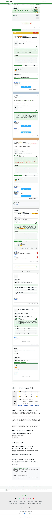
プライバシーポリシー (15, 503)
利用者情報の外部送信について (23, 503)
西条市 (23, 450)
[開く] (37, 40)
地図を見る (16, 124)
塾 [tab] (16, 29)
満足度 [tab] (18, 65)
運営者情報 (40, 501)
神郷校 (15, 121)
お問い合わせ (33, 503)
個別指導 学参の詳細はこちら (33, 261)
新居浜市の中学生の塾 (21, 461)
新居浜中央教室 (16, 191)
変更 (37, 15)
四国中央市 (30, 450)
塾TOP (6, 4)
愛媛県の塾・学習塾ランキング (17, 4)
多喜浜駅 (17, 204)
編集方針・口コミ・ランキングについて (25, 501)
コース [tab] (35, 65)
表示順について (14, 27)
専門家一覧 (36, 501)
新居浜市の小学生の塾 (15, 461)
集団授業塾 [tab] (35, 29)
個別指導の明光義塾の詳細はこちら (32, 198)
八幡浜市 (20, 450)
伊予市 (28, 450)
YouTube (35, 498)
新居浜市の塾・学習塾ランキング (24, 4)
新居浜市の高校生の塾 (27, 461)
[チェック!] (37, 253)
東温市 (33, 450)
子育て (30, 498)
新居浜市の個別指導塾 (15, 464)
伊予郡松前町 (36, 450)
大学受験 (25, 498)
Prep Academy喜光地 (17, 82)
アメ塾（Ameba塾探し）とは (15, 501)
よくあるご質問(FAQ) (39, 503)
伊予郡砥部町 (13, 451)
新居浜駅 (14, 204)
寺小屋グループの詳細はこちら (33, 89)
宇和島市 (18, 450)
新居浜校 (15, 128)
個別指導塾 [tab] (26, 29)
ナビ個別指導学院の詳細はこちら (33, 135)
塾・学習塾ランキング (10, 4)
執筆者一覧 (32, 501)
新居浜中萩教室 (16, 184)
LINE (20, 498)
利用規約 (11, 503)
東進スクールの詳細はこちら (33, 378)
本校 (14, 296)
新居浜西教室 (16, 372)
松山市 (13, 450)
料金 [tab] (26, 65)
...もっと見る (35, 248)
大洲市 (25, 450)
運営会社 (29, 503)
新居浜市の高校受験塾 (33, 461)
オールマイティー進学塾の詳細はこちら (32, 303)
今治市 (15, 450)
